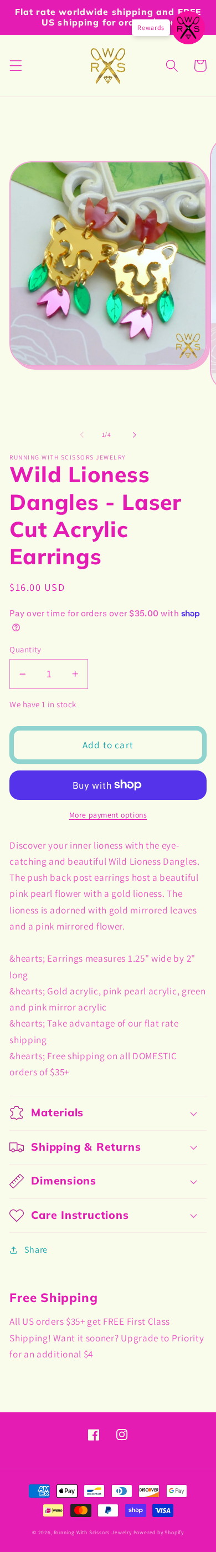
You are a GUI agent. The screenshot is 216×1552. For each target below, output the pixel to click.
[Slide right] (134, 434)
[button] (16, 66)
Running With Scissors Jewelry (92, 1532)
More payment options (108, 815)
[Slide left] (82, 434)
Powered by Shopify (158, 1532)
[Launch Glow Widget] (188, 27)
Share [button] (36, 1249)
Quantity (25, 649)
